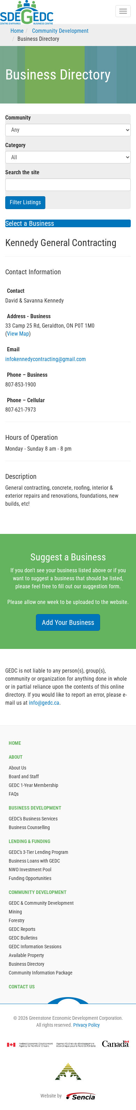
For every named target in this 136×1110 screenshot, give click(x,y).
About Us (17, 768)
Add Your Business (68, 622)
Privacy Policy (86, 1025)
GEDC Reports (22, 929)
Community (18, 117)
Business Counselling (29, 827)
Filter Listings (25, 202)
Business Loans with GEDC (34, 861)
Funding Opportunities (30, 878)
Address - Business (29, 316)
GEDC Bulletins (23, 938)
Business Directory (26, 964)
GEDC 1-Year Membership (33, 785)
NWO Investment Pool (30, 869)
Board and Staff (24, 776)
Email (13, 349)
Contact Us (22, 986)
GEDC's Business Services (33, 818)
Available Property (26, 955)
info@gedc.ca (44, 702)
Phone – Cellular (26, 400)
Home (17, 31)
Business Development (35, 808)
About (16, 757)
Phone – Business (27, 375)
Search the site (22, 172)
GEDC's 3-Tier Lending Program (38, 852)
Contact (15, 291)
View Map (18, 333)
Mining (15, 911)
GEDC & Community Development (41, 903)
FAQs (13, 794)
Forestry (16, 920)
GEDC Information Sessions (35, 946)
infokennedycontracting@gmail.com (45, 359)
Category (15, 145)
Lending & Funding (29, 841)
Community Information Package (41, 972)
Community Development (60, 31)
